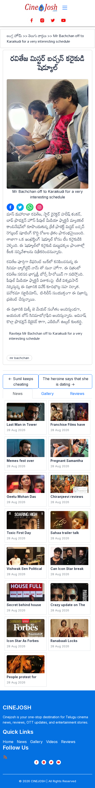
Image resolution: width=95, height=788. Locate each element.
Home (8, 741)
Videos (52, 741)
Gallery (36, 741)
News (22, 741)
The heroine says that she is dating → (65, 381)
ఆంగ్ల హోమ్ (14, 35)
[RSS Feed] (5, 757)
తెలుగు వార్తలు (37, 35)
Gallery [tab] (47, 393)
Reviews (68, 741)
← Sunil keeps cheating (20, 381)
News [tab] (18, 393)
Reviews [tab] (77, 393)
